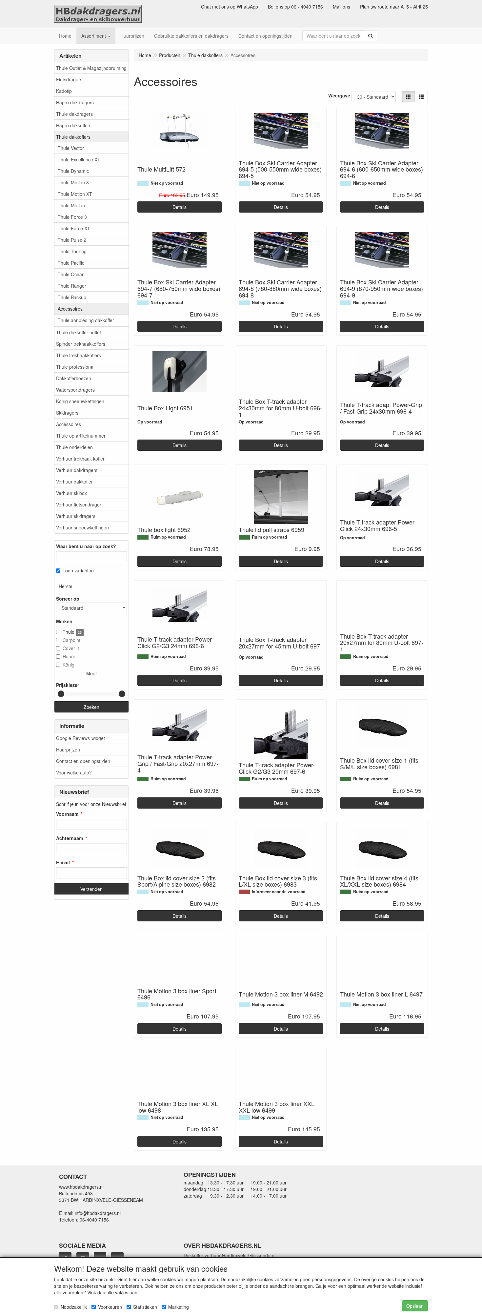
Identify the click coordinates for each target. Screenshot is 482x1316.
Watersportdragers (75, 389)
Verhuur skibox (71, 493)
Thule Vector (71, 148)
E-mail (63, 862)
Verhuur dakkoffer (74, 481)
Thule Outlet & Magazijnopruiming (91, 68)
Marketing (178, 1307)
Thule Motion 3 (73, 182)
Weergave (339, 95)
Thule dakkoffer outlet (78, 332)
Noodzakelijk (74, 1307)
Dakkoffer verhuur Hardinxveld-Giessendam (229, 1255)
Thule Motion (71, 205)
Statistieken (145, 1307)
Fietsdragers (69, 79)
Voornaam (67, 814)
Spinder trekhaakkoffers (80, 343)
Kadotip (64, 91)
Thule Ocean (71, 274)
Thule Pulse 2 (72, 239)
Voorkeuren (110, 1307)
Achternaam (69, 838)
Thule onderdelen (74, 447)
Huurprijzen (68, 749)
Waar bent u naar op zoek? (86, 546)
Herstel (66, 586)
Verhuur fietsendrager (78, 504)
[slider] (61, 693)
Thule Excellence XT (79, 159)
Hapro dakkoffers (73, 125)
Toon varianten (78, 570)
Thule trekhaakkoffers (78, 355)
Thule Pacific (71, 262)
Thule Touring (72, 251)
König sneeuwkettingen (80, 401)
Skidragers (67, 412)
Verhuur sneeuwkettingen (82, 527)
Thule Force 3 (72, 217)
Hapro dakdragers (75, 102)
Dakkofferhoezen (73, 378)
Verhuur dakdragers (76, 470)
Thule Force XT (74, 228)
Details (179, 207)
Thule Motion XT (75, 194)
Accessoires (70, 308)
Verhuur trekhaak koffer (80, 458)
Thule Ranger (72, 285)
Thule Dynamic (73, 171)
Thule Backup (72, 297)
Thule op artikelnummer (81, 435)
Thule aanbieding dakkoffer (86, 320)
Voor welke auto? (74, 772)
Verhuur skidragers (75, 516)
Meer (91, 673)
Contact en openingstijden (83, 761)
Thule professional (75, 366)
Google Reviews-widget (80, 738)
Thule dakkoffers (73, 137)
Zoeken (91, 707)
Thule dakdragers (74, 114)
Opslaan (415, 1306)
